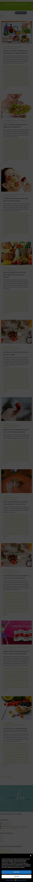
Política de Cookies (10, 880)
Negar (16, 876)
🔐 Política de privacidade (20, 880)
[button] (30, 855)
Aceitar (16, 872)
